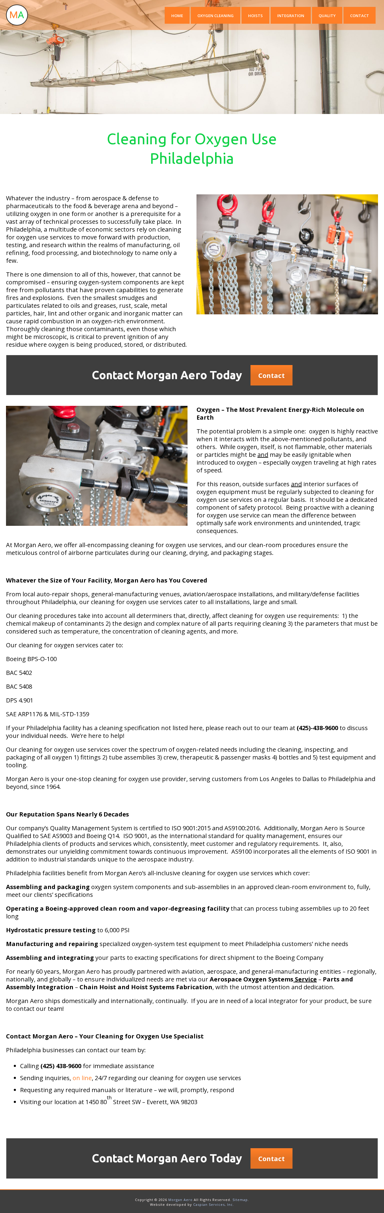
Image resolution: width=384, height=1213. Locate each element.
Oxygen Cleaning (215, 15)
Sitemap (240, 1199)
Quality (327, 15)
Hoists (255, 15)
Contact (359, 15)
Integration (290, 15)
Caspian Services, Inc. (213, 1204)
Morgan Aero (180, 1199)
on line (82, 1078)
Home (177, 15)
